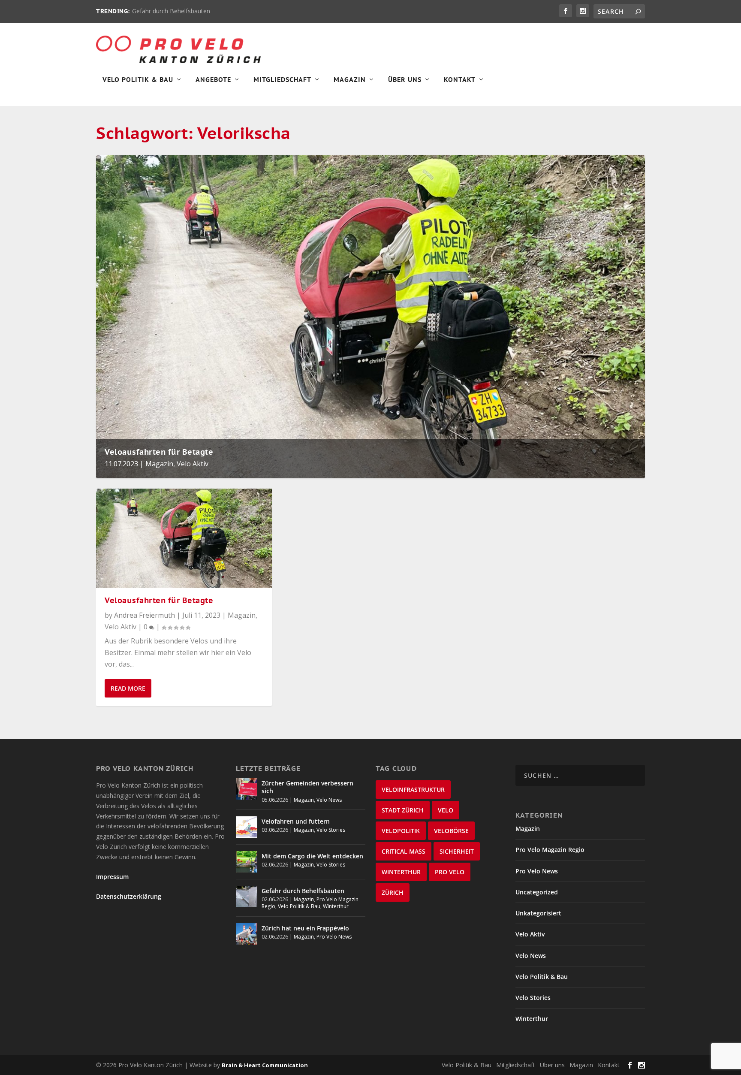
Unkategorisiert (538, 913)
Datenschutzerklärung (128, 896)
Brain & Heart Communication (265, 1065)
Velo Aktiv (192, 463)
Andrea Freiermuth (144, 615)
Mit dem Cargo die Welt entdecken (312, 856)
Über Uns (405, 80)
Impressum (112, 877)
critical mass (403, 851)
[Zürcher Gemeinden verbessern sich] (246, 789)
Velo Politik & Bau (137, 80)
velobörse (451, 831)
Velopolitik (401, 831)
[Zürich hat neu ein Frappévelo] (246, 934)
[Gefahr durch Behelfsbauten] (246, 896)
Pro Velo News (334, 936)
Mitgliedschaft (282, 80)
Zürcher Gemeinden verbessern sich (307, 787)
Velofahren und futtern (296, 821)
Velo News (329, 799)
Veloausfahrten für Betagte (159, 452)
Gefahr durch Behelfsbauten (171, 11)
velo (445, 810)
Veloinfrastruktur (413, 789)
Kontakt (460, 80)
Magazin (350, 80)
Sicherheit (457, 851)
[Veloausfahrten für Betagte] (184, 538)
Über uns (552, 1065)
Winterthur (336, 906)
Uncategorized (536, 892)
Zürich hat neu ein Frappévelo (305, 928)
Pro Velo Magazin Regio (549, 850)
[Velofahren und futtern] (246, 827)
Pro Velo (449, 872)
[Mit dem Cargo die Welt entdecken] (246, 862)
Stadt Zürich (403, 810)
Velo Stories (330, 829)
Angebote (213, 80)
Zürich (393, 892)
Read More (128, 688)
